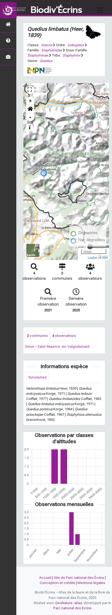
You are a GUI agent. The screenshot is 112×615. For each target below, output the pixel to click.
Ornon (29, 346)
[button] (30, 109)
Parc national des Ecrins (72, 608)
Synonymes (37, 377)
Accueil (45, 578)
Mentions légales (91, 583)
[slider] (90, 246)
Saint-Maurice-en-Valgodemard (63, 346)
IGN (105, 257)
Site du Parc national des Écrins (79, 578)
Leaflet (92, 257)
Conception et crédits (57, 583)
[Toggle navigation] (100, 10)
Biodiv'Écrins (56, 10)
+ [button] (30, 101)
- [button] (30, 117)
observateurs (64, 336)
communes (37, 336)
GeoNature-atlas (68, 603)
